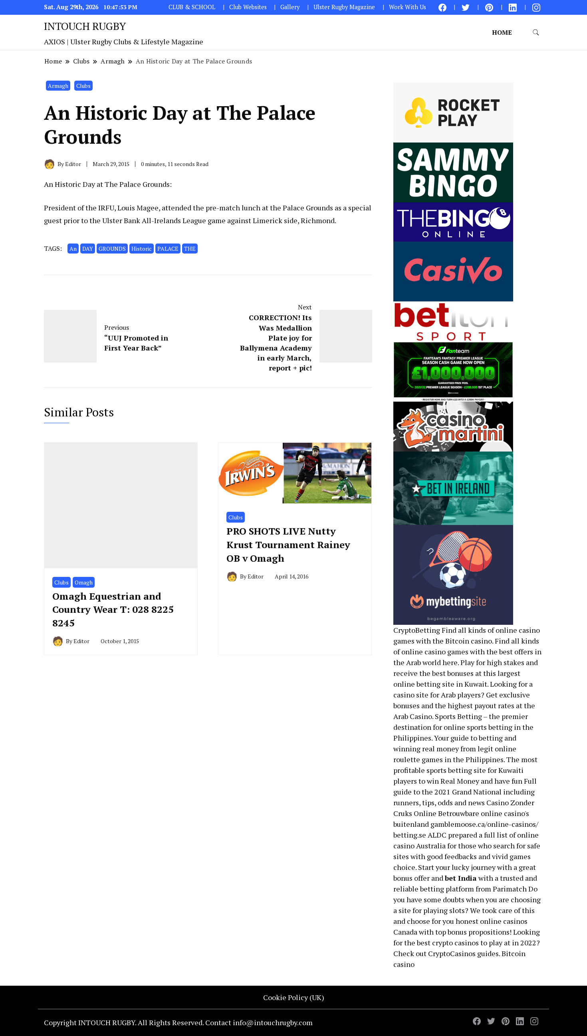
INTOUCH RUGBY (85, 26)
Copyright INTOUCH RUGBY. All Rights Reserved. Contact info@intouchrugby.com (178, 1022)
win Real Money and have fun (474, 781)
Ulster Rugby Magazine (344, 7)
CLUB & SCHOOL (192, 7)
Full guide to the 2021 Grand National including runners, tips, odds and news (465, 791)
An (73, 248)
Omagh (84, 582)
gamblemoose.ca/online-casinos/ (484, 824)
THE (190, 248)
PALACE (167, 248)
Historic (141, 248)
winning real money (426, 748)
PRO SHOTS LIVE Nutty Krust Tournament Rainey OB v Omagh (288, 544)
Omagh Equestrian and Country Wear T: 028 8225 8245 (113, 609)
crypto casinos (455, 942)
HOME (502, 32)
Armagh (58, 85)
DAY (87, 248)
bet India (461, 878)
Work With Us (407, 7)
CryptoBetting (416, 630)
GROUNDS (112, 248)
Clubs (83, 85)
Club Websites (248, 7)
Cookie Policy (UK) (293, 997)
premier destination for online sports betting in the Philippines (463, 727)
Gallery (289, 7)
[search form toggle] (536, 32)
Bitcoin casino (468, 641)
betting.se (409, 835)
